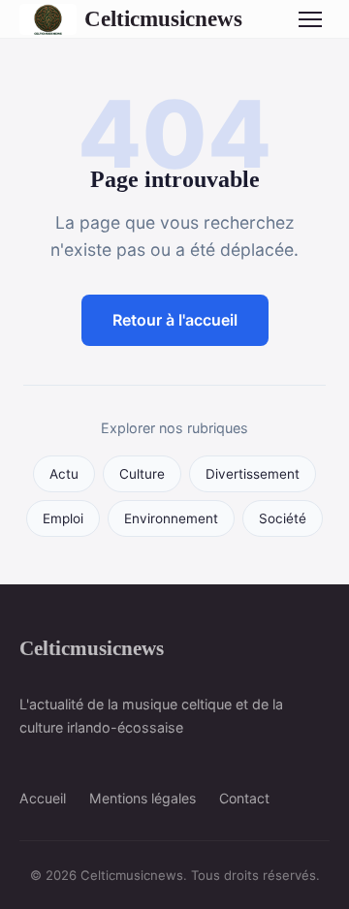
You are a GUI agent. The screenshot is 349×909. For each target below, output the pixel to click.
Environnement (171, 518)
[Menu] (310, 19)
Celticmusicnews (163, 18)
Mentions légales (142, 798)
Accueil (42, 798)
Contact (244, 798)
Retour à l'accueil (175, 319)
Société (282, 518)
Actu (64, 474)
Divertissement (253, 474)
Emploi (63, 518)
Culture (142, 474)
